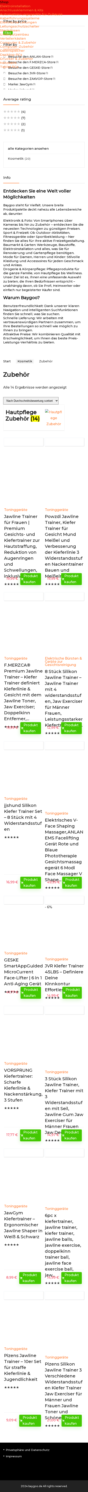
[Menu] (5, 74)
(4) (14, 112)
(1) (14, 130)
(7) (14, 118)
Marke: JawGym (20, 84)
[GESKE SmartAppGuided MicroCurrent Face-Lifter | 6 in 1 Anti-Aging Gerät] (23, 929)
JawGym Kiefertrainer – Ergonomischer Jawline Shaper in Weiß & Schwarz (23, 1224)
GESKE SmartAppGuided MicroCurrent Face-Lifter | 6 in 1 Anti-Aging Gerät (23, 971)
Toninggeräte (15, 510)
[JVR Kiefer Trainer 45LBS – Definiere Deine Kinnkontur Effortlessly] (64, 934)
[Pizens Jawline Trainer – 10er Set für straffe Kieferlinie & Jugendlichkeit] (23, 1324)
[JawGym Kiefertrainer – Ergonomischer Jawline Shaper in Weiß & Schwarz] (23, 1181)
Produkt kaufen (30, 579)
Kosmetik (16, 158)
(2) (14, 124)
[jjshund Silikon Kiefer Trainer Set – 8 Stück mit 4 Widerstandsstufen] (23, 774)
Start (7, 361)
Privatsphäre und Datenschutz (28, 1450)
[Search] (81, 74)
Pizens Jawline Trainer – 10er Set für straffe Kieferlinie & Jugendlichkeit (22, 1367)
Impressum (14, 1456)
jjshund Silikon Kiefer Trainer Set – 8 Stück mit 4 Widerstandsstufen (23, 817)
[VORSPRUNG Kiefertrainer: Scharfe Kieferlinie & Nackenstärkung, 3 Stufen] (23, 1039)
